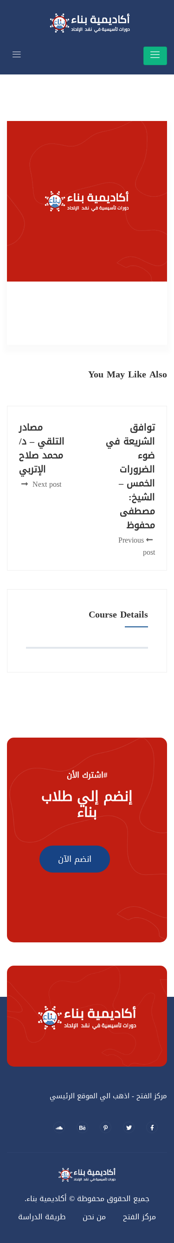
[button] (74, 859)
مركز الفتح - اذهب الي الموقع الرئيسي (108, 1095)
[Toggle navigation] (155, 56)
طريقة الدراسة (41, 1216)
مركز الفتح (139, 1216)
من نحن (94, 1216)
